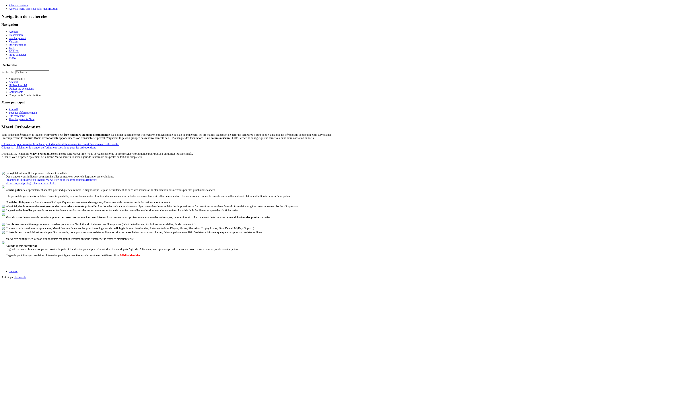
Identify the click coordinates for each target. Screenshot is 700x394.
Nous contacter (17, 54)
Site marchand (17, 115)
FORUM (14, 51)
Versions (14, 41)
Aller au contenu (18, 5)
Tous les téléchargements (23, 112)
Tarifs (12, 48)
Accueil (13, 31)
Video (12, 57)
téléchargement (17, 38)
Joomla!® (20, 277)
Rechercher (8, 72)
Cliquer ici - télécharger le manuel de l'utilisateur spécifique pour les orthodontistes (48, 147)
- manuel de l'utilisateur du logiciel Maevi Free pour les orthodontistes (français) (51, 179)
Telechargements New (21, 119)
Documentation (17, 44)
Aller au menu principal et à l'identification (33, 8)
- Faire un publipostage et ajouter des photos (31, 183)
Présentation (16, 34)
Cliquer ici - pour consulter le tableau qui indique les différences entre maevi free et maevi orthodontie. (60, 144)
